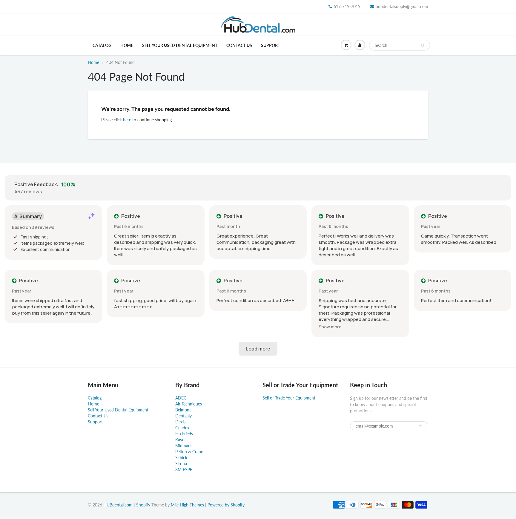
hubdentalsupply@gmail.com (402, 6)
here (127, 119)
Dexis (180, 421)
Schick (181, 457)
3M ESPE (183, 469)
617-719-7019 (347, 6)
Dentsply (183, 415)
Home (126, 45)
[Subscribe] (421, 425)
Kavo (180, 439)
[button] (330, 327)
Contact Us (239, 45)
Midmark (183, 445)
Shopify (143, 504)
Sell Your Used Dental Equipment (179, 45)
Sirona (181, 463)
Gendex (182, 427)
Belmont (183, 409)
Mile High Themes (187, 504)
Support (270, 45)
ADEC (180, 397)
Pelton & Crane (189, 451)
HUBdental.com (118, 504)
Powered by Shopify (226, 504)
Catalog (102, 45)
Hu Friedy (184, 433)
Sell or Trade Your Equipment (288, 397)
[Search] (423, 45)
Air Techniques (188, 403)
